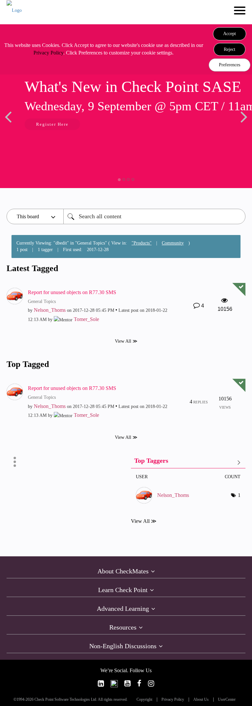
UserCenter (227, 699)
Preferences (229, 64)
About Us (201, 699)
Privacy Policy (48, 52)
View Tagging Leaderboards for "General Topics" (188, 462)
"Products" (142, 243)
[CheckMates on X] (114, 683)
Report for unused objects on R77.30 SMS (72, 292)
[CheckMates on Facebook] (139, 683)
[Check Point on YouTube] (127, 683)
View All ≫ (126, 341)
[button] (229, 33)
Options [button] (15, 462)
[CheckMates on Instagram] (151, 683)
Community (173, 243)
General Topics (42, 301)
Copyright (144, 699)
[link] (101, 683)
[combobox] (154, 216)
